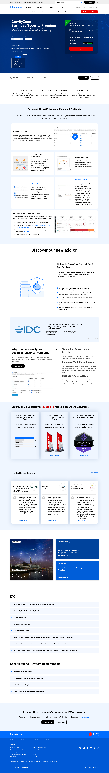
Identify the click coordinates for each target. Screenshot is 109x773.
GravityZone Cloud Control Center (17, 749)
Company (38, 761)
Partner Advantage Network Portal (18, 754)
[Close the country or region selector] (97, 2)
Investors (35, 752)
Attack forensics (35, 160)
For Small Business (26, 740)
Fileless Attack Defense (39, 184)
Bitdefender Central (14, 747)
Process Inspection (31, 230)
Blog (84, 7)
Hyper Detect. (26, 231)
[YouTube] (91, 748)
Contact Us (45, 761)
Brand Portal (13, 756)
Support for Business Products (40, 749)
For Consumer (14, 740)
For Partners (49, 740)
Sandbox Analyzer (81, 179)
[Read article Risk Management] (31, 559)
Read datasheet (77, 570)
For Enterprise (38, 740)
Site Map (31, 761)
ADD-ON (25, 54)
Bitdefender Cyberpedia (15, 752)
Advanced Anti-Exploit (25, 227)
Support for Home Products (39, 747)
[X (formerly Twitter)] (84, 748)
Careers (34, 754)
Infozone (35, 756)
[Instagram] (94, 748)
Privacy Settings (53, 761)
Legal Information (14, 761)
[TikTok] (98, 748)
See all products (84, 717)
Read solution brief (77, 549)
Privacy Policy (24, 761)
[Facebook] (80, 748)
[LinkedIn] (87, 748)
